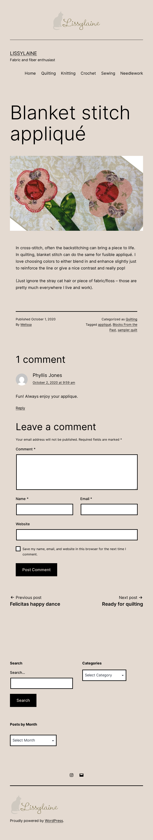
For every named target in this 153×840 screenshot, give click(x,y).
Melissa (26, 324)
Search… (17, 672)
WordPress (54, 821)
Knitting (68, 73)
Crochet (88, 73)
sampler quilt (127, 330)
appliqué (104, 324)
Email (86, 499)
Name (22, 499)
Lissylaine (23, 53)
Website (23, 524)
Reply (20, 408)
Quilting (48, 73)
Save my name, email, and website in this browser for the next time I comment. (74, 551)
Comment (25, 449)
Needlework (131, 73)
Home (30, 73)
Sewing (108, 73)
